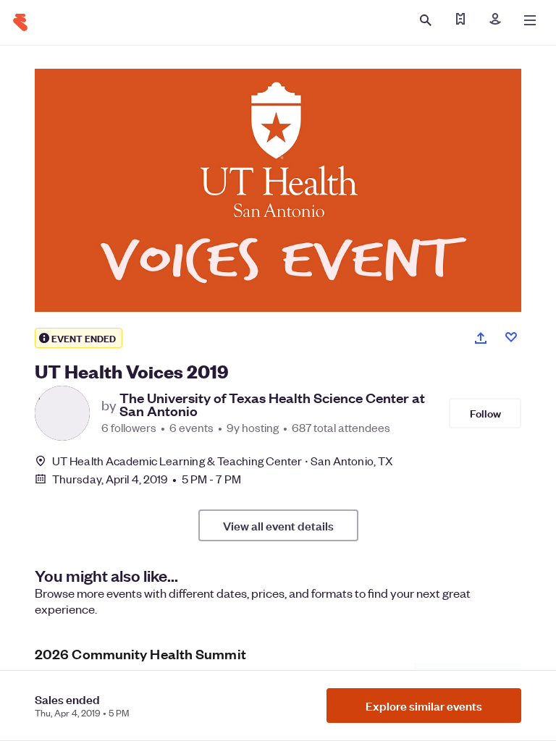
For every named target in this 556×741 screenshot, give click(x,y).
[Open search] (425, 20)
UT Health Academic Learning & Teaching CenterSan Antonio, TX (222, 460)
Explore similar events (424, 706)
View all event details (278, 525)
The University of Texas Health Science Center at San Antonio (272, 404)
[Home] (20, 22)
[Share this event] (480, 337)
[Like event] (511, 337)
